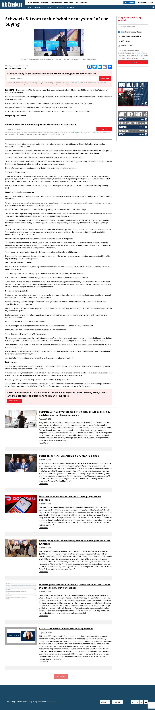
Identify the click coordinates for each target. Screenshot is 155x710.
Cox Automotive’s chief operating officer (81, 153)
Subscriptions (39, 7)
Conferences (60, 7)
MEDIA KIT (105, 702)
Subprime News (56, 2)
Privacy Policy (78, 82)
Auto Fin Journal (81, 2)
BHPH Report (68, 2)
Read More (43, 443)
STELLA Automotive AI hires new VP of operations (66, 628)
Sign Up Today (14, 401)
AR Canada (45, 2)
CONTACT (117, 702)
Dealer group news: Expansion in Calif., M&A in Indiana (69, 455)
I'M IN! (104, 129)
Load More (61, 676)
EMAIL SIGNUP (129, 2)
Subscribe (105, 78)
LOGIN (151, 2)
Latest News (71, 7)
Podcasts (29, 7)
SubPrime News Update (131, 36)
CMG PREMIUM (142, 2)
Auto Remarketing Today (131, 32)
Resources (49, 7)
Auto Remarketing (32, 2)
